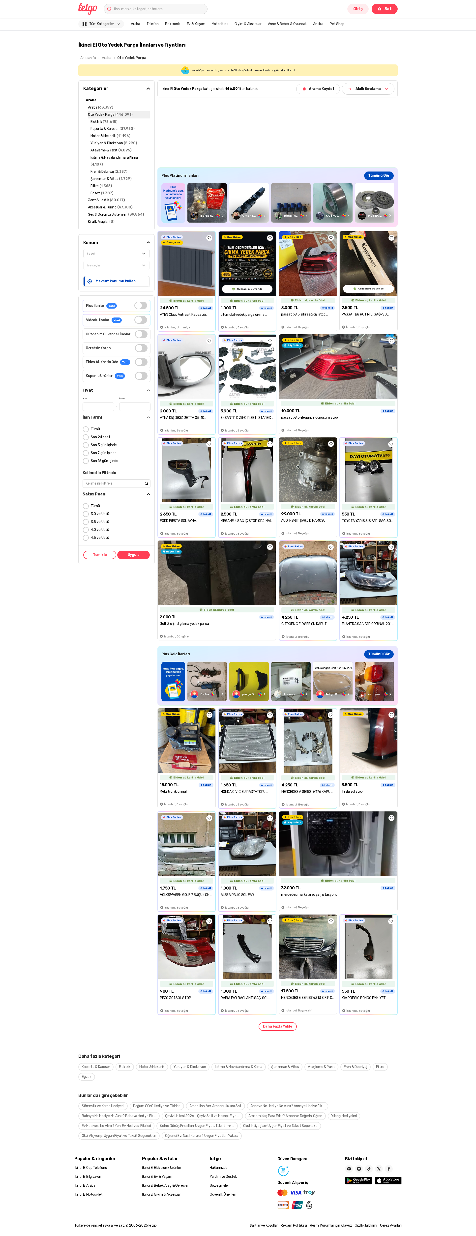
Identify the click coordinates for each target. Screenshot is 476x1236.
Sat (388, 8)
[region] (277, 203)
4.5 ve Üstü (100, 538)
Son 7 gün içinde (104, 453)
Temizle (100, 555)
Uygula (134, 555)
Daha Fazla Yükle (277, 1026)
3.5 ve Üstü (100, 522)
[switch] (140, 305)
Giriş (358, 8)
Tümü (95, 429)
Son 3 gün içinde (104, 445)
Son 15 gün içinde (104, 461)
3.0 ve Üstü (100, 514)
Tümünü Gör (379, 175)
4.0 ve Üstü (100, 530)
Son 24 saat (100, 437)
